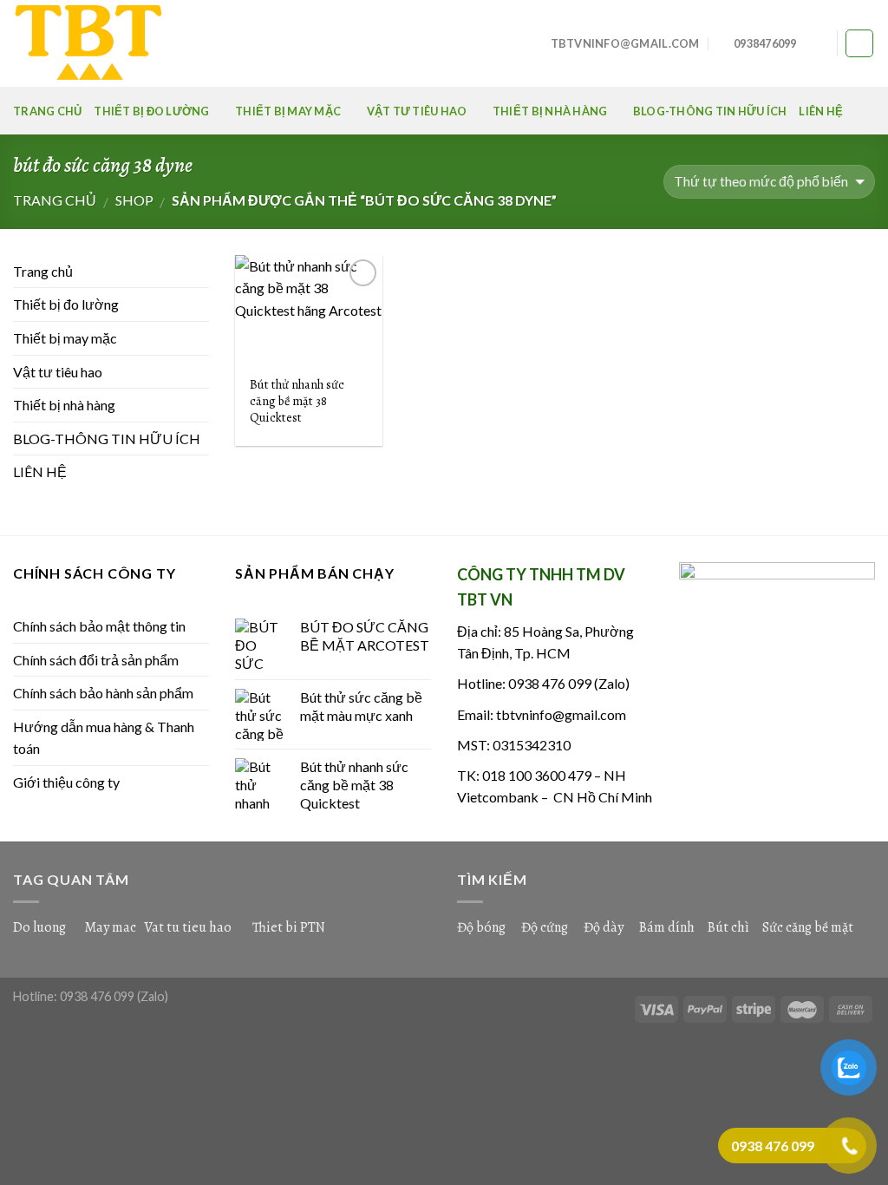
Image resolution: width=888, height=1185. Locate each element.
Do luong (39, 927)
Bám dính (668, 927)
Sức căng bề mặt (807, 927)
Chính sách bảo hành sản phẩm (103, 692)
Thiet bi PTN (288, 927)
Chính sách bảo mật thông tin (99, 626)
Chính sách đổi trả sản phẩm (96, 659)
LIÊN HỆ (821, 111)
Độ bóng (481, 927)
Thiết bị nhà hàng (550, 111)
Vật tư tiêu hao (417, 111)
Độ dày (604, 927)
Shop (134, 200)
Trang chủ (47, 111)
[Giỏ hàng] (859, 43)
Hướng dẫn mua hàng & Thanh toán (103, 737)
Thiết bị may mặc (288, 111)
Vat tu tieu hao (188, 927)
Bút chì (728, 927)
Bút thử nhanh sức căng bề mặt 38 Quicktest (297, 400)
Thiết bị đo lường (151, 111)
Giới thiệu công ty (66, 782)
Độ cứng (544, 927)
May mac (110, 927)
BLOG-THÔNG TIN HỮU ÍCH (710, 111)
